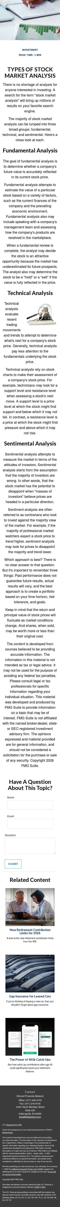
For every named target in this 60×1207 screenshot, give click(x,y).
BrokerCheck (7, 1132)
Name (10, 797)
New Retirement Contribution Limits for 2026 (30, 931)
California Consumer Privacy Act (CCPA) (27, 1169)
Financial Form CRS (14, 1124)
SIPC (43, 1187)
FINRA (36, 1187)
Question (10, 835)
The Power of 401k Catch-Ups (30, 1059)
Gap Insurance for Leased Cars (30, 996)
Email (10, 816)
